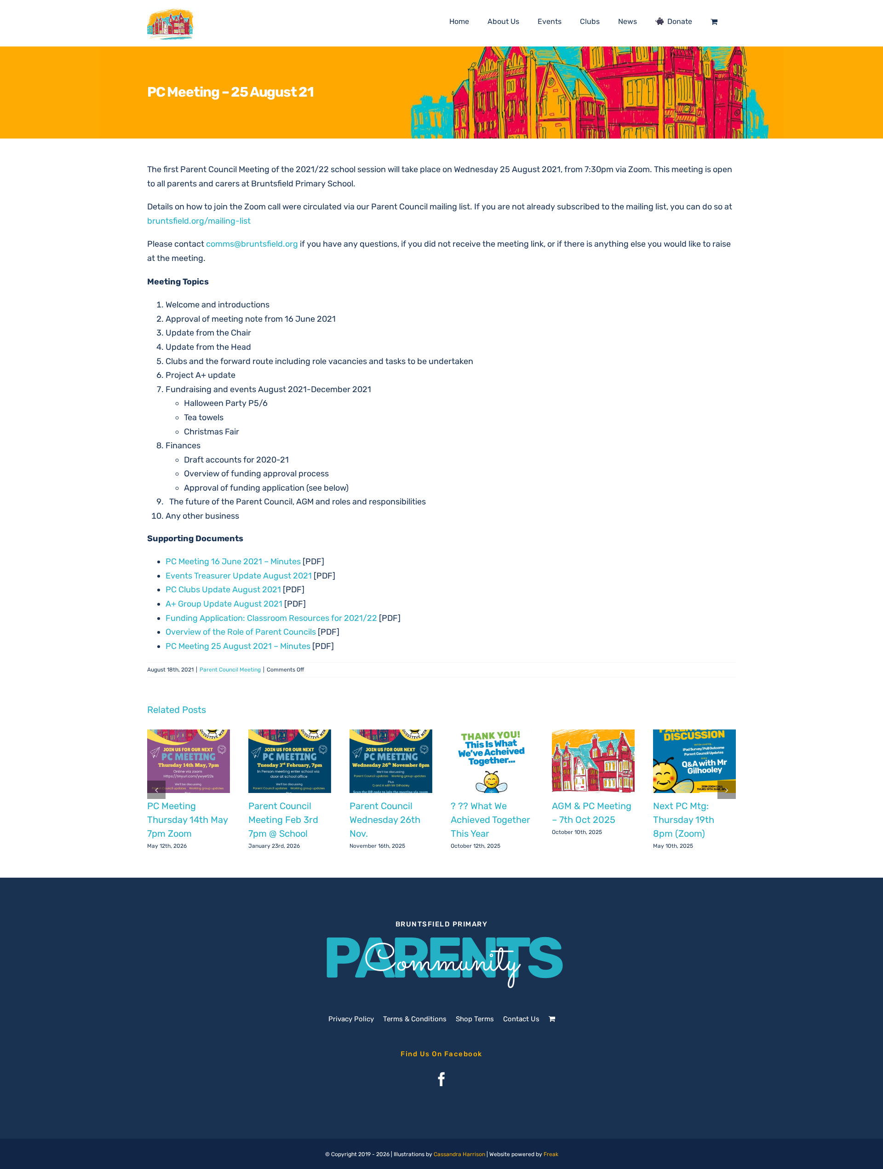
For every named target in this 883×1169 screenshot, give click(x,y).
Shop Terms (475, 1019)
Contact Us (521, 1019)
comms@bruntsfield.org (252, 244)
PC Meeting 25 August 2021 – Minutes (238, 646)
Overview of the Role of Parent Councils (241, 632)
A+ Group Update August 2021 (224, 604)
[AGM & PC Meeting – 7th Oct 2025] (593, 761)
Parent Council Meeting (230, 669)
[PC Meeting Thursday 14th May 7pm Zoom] (188, 761)
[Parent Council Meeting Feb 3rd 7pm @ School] (289, 761)
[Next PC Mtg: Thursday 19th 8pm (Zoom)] (694, 761)
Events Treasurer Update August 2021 (239, 576)
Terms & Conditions (415, 1019)
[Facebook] (441, 1079)
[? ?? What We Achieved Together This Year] (492, 761)
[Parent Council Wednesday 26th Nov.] (391, 761)
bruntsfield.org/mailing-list (199, 221)
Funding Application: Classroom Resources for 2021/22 (271, 618)
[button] (156, 790)
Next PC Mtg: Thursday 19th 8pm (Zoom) (683, 819)
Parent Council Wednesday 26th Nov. (385, 819)
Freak (551, 1154)
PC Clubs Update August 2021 (223, 589)
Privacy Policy (351, 1019)
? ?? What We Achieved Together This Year (490, 819)
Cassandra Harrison (459, 1154)
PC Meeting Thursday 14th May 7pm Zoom (187, 819)
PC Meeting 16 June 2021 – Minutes (233, 561)
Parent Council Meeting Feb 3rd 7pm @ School (283, 819)
